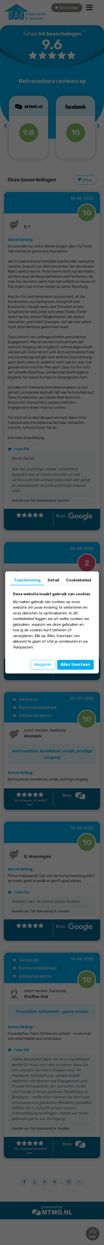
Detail (53, 580)
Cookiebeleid (78, 580)
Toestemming (27, 580)
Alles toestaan (75, 664)
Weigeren (43, 664)
